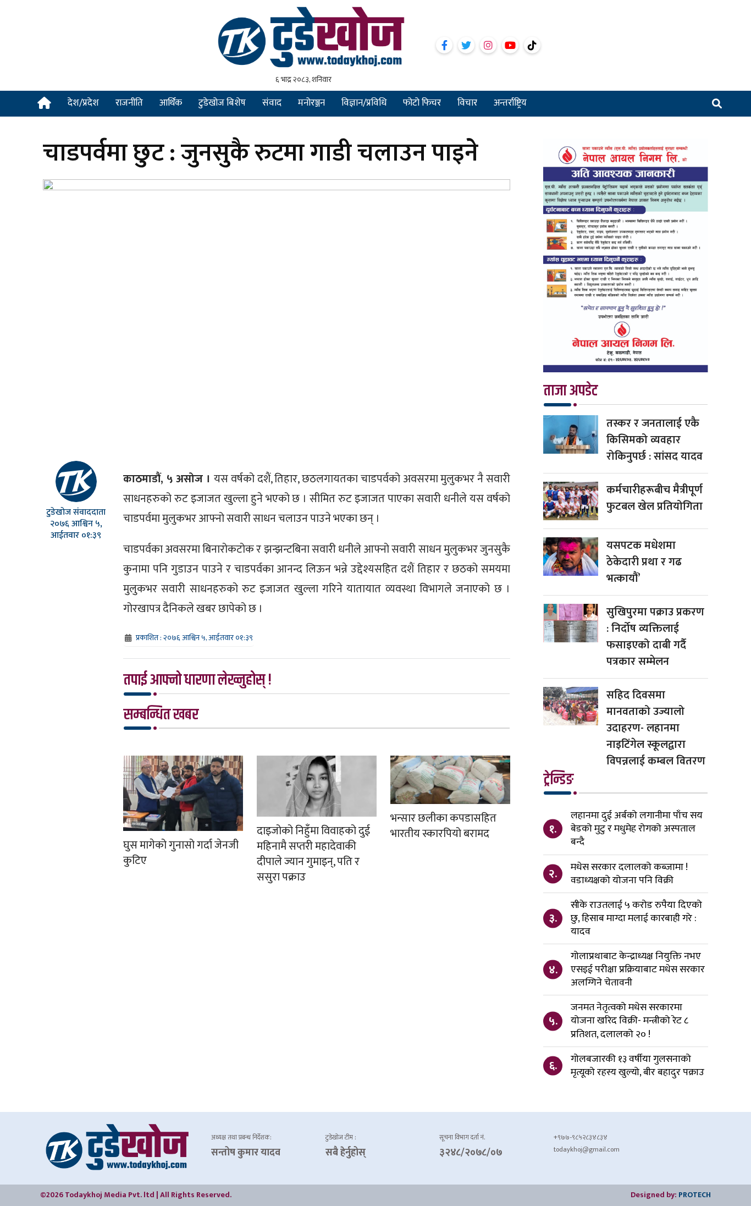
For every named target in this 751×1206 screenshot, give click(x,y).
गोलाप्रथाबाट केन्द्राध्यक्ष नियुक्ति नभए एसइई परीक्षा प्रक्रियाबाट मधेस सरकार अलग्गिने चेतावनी (638, 969)
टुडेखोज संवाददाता (76, 512)
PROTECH (694, 1194)
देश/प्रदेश (83, 103)
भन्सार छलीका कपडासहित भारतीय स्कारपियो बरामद (443, 826)
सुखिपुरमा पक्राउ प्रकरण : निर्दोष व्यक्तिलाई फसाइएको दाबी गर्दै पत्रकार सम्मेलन (655, 637)
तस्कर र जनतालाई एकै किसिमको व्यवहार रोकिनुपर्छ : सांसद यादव (654, 440)
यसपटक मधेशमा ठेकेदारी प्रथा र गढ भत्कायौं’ (644, 562)
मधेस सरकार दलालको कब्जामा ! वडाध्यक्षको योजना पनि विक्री (629, 874)
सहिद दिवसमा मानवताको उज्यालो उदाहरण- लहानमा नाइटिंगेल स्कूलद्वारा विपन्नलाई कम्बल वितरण (655, 728)
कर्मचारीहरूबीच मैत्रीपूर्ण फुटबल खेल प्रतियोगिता (654, 498)
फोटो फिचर (422, 103)
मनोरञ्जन (311, 103)
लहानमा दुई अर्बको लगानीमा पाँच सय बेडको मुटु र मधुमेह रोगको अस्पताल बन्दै (637, 828)
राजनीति (129, 103)
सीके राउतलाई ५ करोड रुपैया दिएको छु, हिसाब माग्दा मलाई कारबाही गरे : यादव (636, 918)
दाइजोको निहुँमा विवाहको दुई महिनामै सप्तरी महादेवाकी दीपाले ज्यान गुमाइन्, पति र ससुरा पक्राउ (313, 854)
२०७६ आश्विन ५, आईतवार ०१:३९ (76, 529)
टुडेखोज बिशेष (222, 103)
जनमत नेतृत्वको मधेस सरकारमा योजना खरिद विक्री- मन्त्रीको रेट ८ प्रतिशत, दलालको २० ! (629, 1020)
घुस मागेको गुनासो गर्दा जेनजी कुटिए (181, 853)
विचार (467, 103)
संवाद (271, 103)
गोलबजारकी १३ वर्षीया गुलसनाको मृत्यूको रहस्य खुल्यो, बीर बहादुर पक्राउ (637, 1066)
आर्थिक (170, 103)
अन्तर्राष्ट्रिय (510, 103)
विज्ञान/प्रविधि (363, 103)
